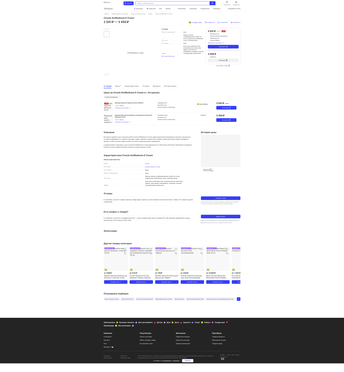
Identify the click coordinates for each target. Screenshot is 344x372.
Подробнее (206, 170)
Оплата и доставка (146, 337)
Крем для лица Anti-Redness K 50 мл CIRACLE (129, 103)
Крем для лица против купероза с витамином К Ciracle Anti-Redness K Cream (133, 116)
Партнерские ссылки (219, 340)
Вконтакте (107, 347)
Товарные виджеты (218, 337)
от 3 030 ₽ (211, 273)
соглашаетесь (167, 360)
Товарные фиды (217, 343)
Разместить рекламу (182, 340)
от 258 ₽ (108, 273)
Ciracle (147, 163)
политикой (176, 360)
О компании (108, 337)
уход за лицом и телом (152, 167)
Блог (105, 343)
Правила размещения (183, 343)
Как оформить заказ (146, 343)
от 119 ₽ (158, 273)
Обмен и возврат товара (148, 340)
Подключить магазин (183, 337)
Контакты (107, 340)
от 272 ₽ (133, 273)
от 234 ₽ (184, 273)
